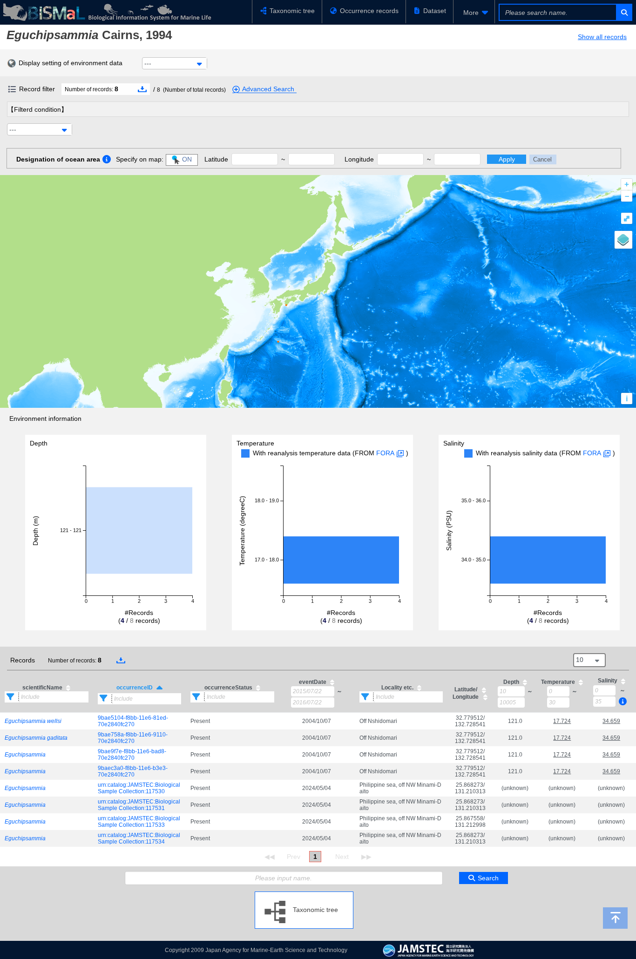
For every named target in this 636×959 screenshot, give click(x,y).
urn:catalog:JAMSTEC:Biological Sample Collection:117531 (139, 804)
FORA (385, 453)
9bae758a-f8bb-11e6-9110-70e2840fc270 (133, 737)
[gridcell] (46, 720)
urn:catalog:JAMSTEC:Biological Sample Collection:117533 (139, 821)
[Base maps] (623, 240)
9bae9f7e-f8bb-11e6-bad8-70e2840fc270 (132, 754)
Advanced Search (268, 89)
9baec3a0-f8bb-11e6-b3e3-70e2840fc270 (133, 771)
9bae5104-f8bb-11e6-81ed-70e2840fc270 (133, 721)
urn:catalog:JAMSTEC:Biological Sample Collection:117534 (139, 838)
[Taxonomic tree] (304, 895)
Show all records (602, 37)
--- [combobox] (147, 63)
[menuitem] (474, 12)
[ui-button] (623, 12)
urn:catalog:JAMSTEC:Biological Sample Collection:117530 (139, 788)
